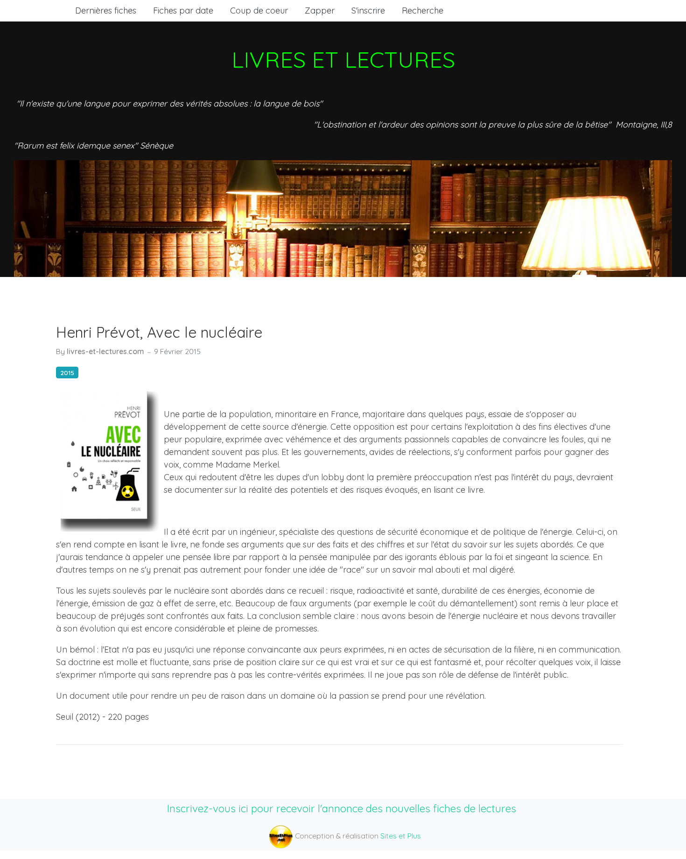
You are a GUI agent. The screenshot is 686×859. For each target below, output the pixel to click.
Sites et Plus (400, 835)
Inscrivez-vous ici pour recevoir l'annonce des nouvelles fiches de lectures (341, 808)
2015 (67, 372)
